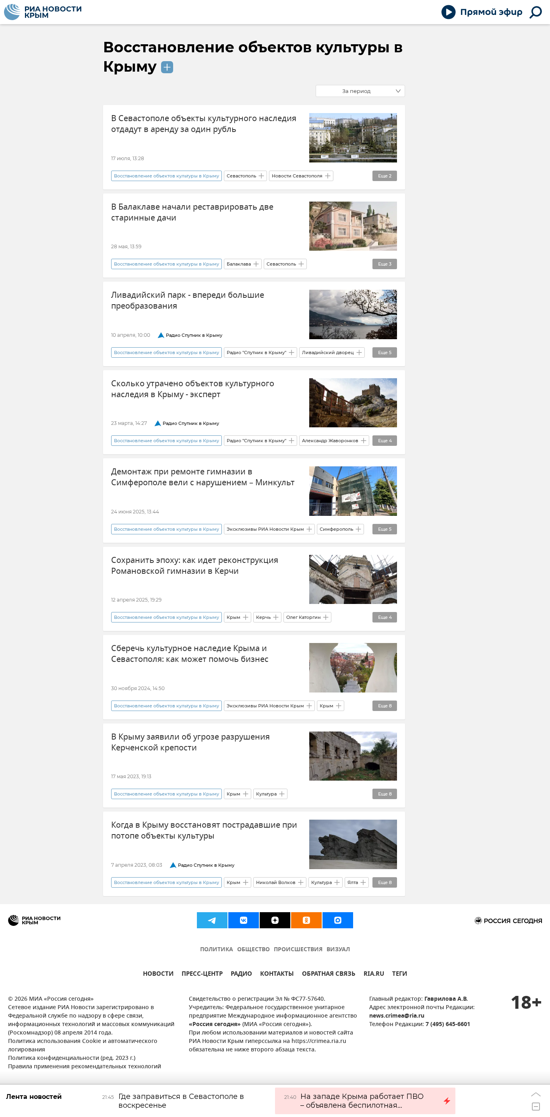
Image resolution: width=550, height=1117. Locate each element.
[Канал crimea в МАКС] (338, 920)
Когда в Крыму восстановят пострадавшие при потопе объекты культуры (204, 830)
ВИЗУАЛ (338, 949)
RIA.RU (374, 974)
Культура (266, 794)
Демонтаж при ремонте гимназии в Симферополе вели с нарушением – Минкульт (203, 477)
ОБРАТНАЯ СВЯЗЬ (329, 974)
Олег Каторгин (303, 617)
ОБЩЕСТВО (253, 949)
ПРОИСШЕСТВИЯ (298, 949)
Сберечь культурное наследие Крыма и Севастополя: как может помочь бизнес (190, 654)
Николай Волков (276, 882)
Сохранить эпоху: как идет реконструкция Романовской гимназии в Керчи (194, 566)
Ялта (352, 882)
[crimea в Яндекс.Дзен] (275, 920)
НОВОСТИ (158, 974)
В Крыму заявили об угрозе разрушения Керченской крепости (190, 742)
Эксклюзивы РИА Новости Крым (265, 529)
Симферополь (336, 529)
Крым (233, 617)
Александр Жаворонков (330, 440)
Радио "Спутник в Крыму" (256, 352)
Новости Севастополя (297, 176)
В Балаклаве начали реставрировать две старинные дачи (192, 212)
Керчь (263, 617)
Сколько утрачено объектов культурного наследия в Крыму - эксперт (192, 389)
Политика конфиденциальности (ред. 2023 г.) (71, 1058)
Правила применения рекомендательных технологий (84, 1067)
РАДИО (241, 974)
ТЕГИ (399, 974)
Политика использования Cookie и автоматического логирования (82, 1046)
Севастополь (241, 176)
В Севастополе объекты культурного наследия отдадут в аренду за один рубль (203, 124)
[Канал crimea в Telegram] (212, 920)
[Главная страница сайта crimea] (42, 12)
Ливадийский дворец (328, 352)
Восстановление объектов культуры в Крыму (166, 176)
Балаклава (239, 264)
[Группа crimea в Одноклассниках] (306, 920)
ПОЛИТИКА (216, 949)
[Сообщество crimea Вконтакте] (243, 920)
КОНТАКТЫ (277, 974)
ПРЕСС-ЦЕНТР (202, 974)
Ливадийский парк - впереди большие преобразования (187, 300)
